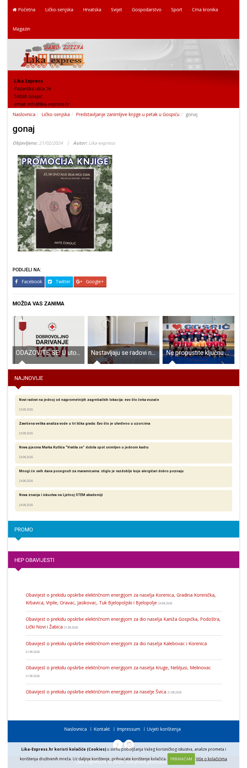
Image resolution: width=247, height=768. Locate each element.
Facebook (31, 281)
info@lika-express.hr (48, 104)
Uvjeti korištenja (164, 729)
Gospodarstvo (146, 9)
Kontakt (102, 729)
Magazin (21, 29)
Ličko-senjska (59, 9)
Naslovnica (24, 114)
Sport (176, 9)
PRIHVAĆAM (181, 759)
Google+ (94, 281)
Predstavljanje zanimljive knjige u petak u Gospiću (127, 114)
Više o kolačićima (211, 759)
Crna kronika (205, 9)
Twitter (62, 281)
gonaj (24, 128)
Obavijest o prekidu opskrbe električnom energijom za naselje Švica (104, 692)
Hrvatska (92, 9)
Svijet (116, 9)
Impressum (128, 729)
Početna (26, 9)
